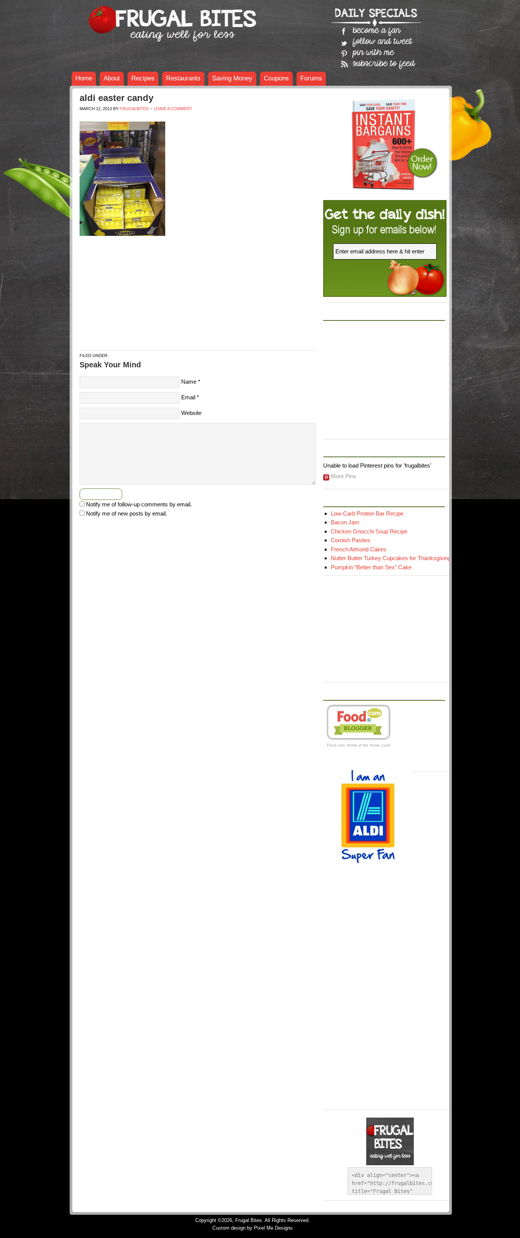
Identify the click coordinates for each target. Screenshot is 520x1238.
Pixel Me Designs (273, 1228)
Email (188, 397)
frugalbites (134, 108)
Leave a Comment (173, 108)
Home (83, 78)
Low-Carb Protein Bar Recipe (367, 513)
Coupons (276, 78)
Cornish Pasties (350, 540)
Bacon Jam (345, 522)
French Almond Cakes (358, 549)
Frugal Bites (127, 19)
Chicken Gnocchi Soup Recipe (369, 531)
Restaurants (183, 78)
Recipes (143, 78)
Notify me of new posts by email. (126, 513)
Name (188, 381)
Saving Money (232, 78)
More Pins (343, 476)
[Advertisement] (218, 119)
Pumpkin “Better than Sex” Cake (371, 567)
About (112, 78)
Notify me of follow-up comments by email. (139, 504)
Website (191, 413)
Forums (311, 78)
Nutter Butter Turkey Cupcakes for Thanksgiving (391, 558)
